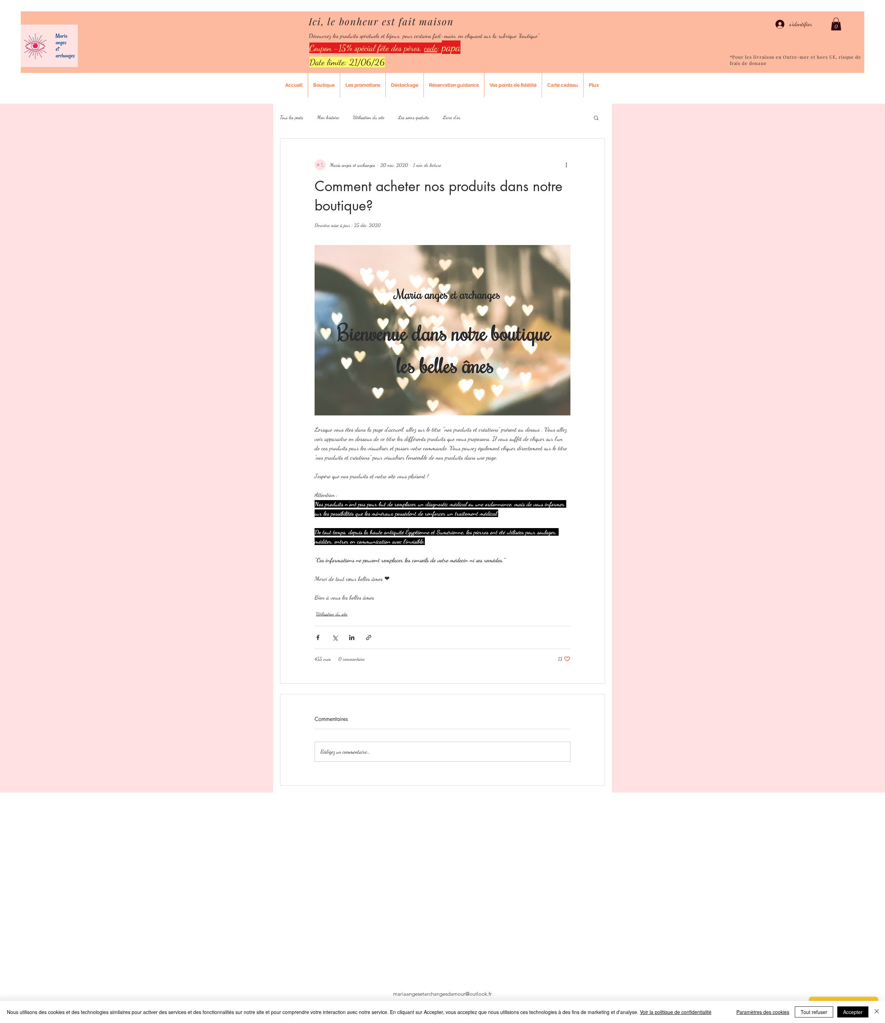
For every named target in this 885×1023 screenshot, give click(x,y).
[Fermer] (877, 1011)
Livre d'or (451, 117)
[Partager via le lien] (368, 637)
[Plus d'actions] (566, 165)
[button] (836, 24)
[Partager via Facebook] (318, 637)
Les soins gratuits (413, 117)
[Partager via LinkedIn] (351, 637)
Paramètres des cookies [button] (762, 1011)
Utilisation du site (368, 117)
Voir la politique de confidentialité (675, 1011)
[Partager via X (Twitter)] (335, 637)
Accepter (853, 1011)
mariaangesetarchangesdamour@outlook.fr (442, 994)
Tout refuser (814, 1011)
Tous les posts (291, 117)
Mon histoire (328, 117)
